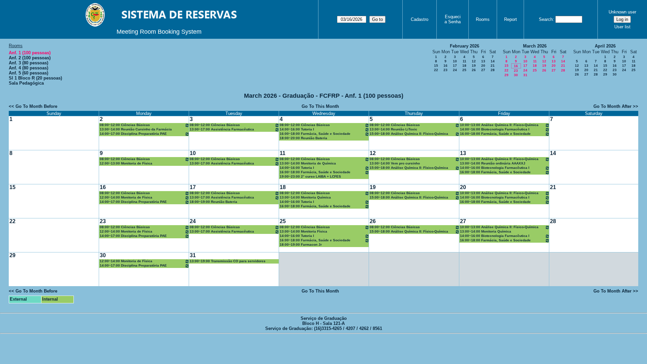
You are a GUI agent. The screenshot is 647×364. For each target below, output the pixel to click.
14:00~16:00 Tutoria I (297, 129)
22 (436, 70)
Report (510, 19)
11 (464, 61)
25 (464, 70)
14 (493, 61)
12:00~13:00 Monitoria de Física (126, 163)
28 (493, 70)
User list (622, 26)
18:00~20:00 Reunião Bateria (303, 138)
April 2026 (605, 46)
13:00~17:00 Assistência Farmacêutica (222, 129)
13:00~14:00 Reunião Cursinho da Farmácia (136, 129)
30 (516, 75)
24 (455, 70)
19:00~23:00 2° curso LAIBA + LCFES (310, 176)
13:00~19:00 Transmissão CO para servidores (228, 261)
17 (455, 65)
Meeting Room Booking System (159, 31)
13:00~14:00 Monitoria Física (303, 231)
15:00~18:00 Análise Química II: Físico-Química (409, 133)
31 (525, 75)
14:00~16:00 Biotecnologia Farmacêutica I (494, 129)
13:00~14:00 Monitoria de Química (308, 163)
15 (436, 65)
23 (445, 70)
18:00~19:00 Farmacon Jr (301, 244)
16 (445, 65)
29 (506, 75)
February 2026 (464, 46)
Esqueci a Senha (452, 19)
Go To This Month (320, 106)
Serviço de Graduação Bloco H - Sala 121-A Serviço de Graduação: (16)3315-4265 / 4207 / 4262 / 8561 (323, 323)
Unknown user (622, 11)
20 (483, 65)
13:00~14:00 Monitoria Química (305, 197)
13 (483, 61)
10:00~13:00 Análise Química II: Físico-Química (499, 125)
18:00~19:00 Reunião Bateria (213, 202)
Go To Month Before (36, 106)
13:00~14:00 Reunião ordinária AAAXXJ (492, 163)
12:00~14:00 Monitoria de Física (126, 197)
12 (474, 61)
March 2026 (535, 46)
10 (455, 61)
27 (483, 70)
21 (493, 65)
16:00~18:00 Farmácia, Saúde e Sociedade (315, 133)
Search (546, 19)
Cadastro (419, 19)
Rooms (483, 19)
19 (474, 65)
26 (474, 70)
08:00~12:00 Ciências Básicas (125, 125)
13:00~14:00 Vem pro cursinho (395, 163)
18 (464, 65)
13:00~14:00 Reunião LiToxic (393, 129)
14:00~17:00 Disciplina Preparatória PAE (133, 133)
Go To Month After (612, 106)
